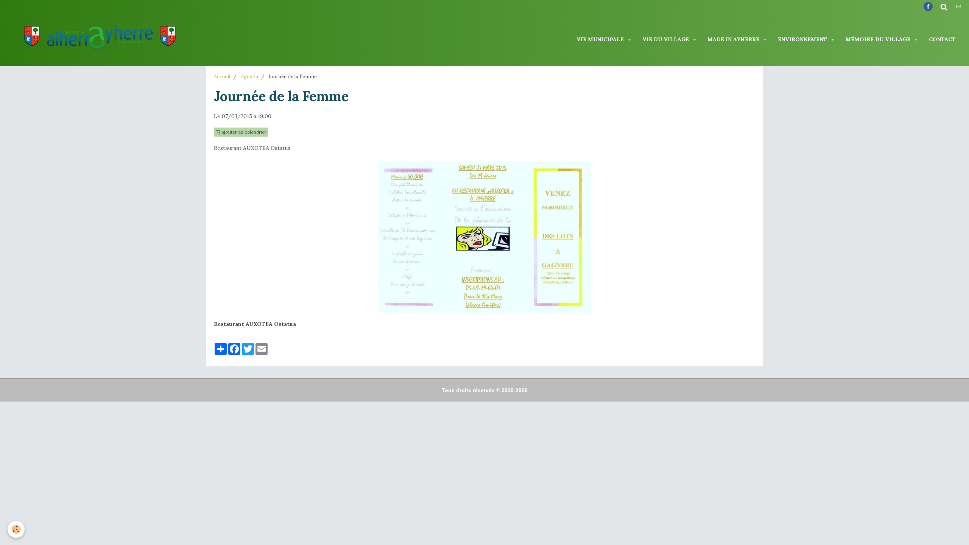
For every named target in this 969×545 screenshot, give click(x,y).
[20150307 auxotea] (484, 237)
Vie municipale (600, 39)
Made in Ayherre (734, 39)
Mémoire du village (879, 39)
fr (958, 6)
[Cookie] (16, 529)
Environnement (803, 39)
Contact (942, 39)
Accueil (222, 76)
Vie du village (666, 39)
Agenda (249, 76)
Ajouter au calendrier (243, 132)
